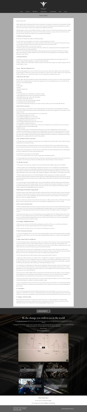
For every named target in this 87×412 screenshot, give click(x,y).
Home (21, 11)
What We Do (35, 11)
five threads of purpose (22, 321)
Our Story (28, 11)
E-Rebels (46, 403)
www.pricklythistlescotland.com (34, 46)
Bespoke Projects (44, 11)
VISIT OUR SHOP (42, 311)
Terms (20, 408)
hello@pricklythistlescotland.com (61, 291)
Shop (60, 11)
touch (50, 400)
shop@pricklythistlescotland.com (67, 408)
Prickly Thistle (44, 6)
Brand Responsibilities (17, 409)
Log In (65, 11)
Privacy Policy (15, 408)
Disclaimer (24, 408)
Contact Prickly (53, 11)
